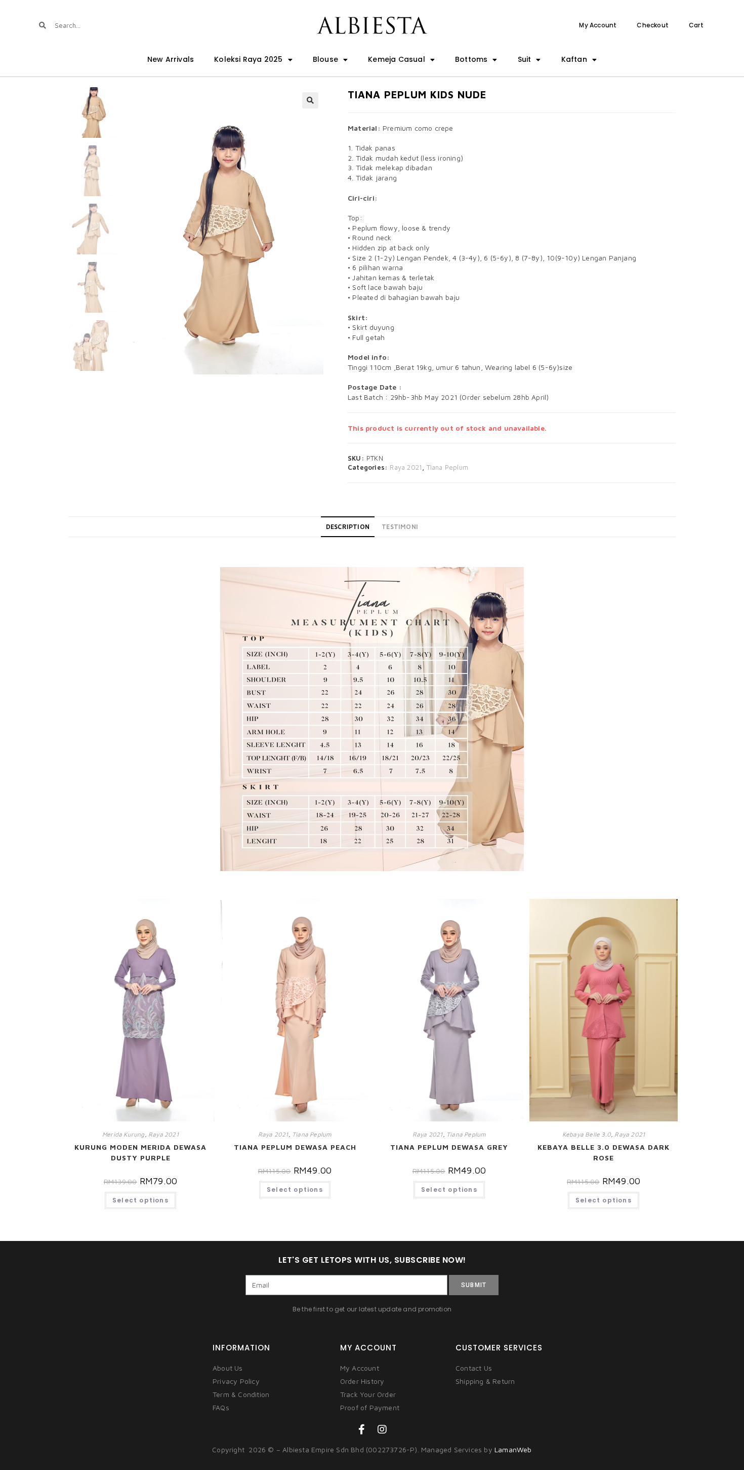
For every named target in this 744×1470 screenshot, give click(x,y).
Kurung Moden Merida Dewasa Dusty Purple (140, 1152)
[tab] (348, 527)
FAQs (221, 1407)
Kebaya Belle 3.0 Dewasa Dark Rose (604, 1152)
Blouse (325, 59)
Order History (362, 1381)
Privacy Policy (236, 1381)
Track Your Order (368, 1394)
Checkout (653, 25)
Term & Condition (241, 1394)
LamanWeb (513, 1449)
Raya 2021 (406, 467)
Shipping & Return (485, 1381)
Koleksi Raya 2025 (248, 59)
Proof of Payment (369, 1407)
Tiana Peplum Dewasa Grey (449, 1147)
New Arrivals (170, 59)
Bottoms (471, 59)
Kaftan (574, 59)
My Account (597, 25)
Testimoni (400, 527)
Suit (524, 59)
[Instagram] (382, 1429)
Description (347, 527)
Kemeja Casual (396, 59)
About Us (228, 1368)
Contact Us (474, 1368)
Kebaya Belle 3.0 (586, 1134)
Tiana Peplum (447, 467)
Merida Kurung (123, 1134)
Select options (140, 1200)
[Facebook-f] (362, 1429)
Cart (696, 25)
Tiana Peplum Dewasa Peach (295, 1147)
